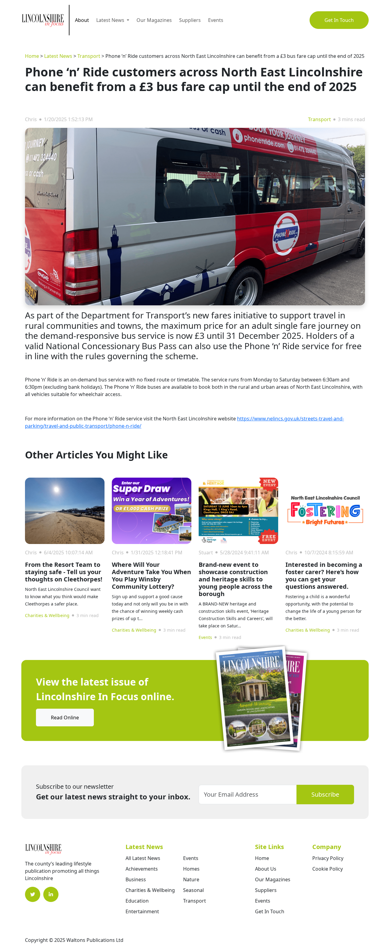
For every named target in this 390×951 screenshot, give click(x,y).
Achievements (142, 868)
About (82, 20)
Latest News (58, 56)
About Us (265, 868)
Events (215, 20)
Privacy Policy (327, 858)
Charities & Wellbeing (47, 615)
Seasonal (193, 890)
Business (136, 879)
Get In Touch (339, 20)
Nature (191, 879)
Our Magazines (154, 20)
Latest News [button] (111, 20)
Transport (88, 56)
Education (137, 900)
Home (32, 56)
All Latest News (143, 858)
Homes (191, 868)
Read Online (65, 717)
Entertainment (142, 911)
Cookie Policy (327, 868)
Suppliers (190, 20)
